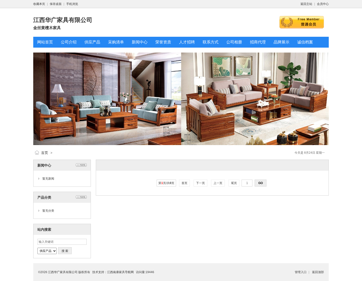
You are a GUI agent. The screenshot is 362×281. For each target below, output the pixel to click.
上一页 (218, 183)
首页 (44, 153)
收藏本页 (39, 4)
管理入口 (301, 272)
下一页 (200, 183)
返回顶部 (318, 272)
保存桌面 (56, 4)
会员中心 (323, 4)
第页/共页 (166, 183)
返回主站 (306, 4)
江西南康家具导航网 (120, 272)
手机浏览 (72, 4)
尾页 (234, 183)
